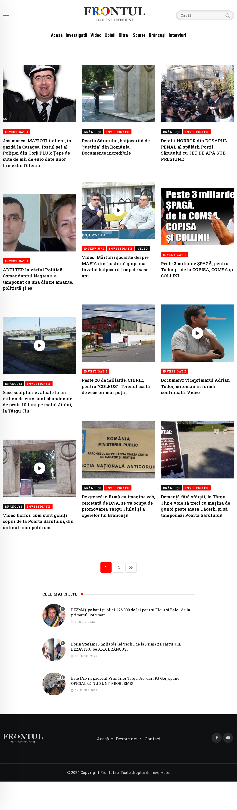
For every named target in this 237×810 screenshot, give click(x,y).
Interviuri (177, 35)
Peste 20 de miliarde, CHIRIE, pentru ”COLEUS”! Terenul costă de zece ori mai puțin (116, 386)
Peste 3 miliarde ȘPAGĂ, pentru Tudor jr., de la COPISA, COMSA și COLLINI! (197, 270)
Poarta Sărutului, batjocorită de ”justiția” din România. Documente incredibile (116, 147)
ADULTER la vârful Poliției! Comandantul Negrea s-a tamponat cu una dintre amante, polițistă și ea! (38, 279)
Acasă (56, 35)
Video (95, 35)
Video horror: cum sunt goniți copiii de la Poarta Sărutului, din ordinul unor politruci (38, 521)
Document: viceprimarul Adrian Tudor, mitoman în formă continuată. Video (195, 386)
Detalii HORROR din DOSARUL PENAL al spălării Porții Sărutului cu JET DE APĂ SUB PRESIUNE (194, 150)
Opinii (110, 35)
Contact (153, 739)
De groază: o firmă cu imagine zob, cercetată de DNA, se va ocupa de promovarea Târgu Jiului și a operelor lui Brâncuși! (118, 506)
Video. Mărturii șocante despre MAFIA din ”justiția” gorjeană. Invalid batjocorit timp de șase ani (115, 266)
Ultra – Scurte (132, 35)
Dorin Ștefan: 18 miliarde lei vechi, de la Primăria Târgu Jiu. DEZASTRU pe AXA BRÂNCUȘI (126, 647)
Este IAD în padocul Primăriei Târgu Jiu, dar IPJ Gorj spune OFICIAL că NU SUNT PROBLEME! (125, 681)
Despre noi (127, 739)
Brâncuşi (157, 35)
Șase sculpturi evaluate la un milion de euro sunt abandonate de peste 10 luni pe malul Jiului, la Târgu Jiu (37, 401)
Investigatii (76, 35)
